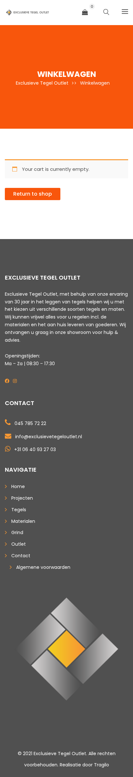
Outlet (18, 544)
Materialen (23, 521)
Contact (20, 555)
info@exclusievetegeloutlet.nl (48, 436)
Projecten (22, 498)
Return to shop (32, 194)
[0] (85, 12)
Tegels (18, 509)
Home (18, 486)
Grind (17, 532)
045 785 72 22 (30, 423)
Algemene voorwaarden (43, 567)
